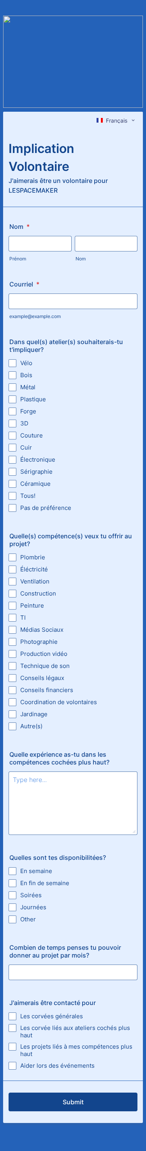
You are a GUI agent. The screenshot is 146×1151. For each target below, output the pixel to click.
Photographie (39, 641)
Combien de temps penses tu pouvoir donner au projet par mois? (65, 951)
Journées (33, 907)
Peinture (32, 605)
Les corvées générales (51, 1016)
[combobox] (116, 120)
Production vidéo (43, 653)
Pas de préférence (45, 507)
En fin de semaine (44, 883)
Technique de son (45, 666)
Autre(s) (31, 726)
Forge (28, 411)
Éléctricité (34, 569)
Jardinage (33, 714)
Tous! (27, 495)
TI (23, 617)
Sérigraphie (36, 471)
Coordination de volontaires (58, 702)
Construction (38, 593)
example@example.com (35, 316)
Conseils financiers (46, 690)
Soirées (31, 895)
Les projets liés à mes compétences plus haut (76, 1050)
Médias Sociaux (41, 629)
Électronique (37, 459)
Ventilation (34, 581)
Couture (31, 435)
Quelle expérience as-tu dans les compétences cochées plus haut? (59, 758)
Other (28, 919)
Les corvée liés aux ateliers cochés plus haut (75, 1031)
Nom (19, 226)
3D (24, 423)
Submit (73, 1102)
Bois (26, 375)
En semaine (36, 871)
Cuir (26, 447)
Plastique (33, 399)
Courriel (24, 284)
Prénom (17, 259)
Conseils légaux (42, 678)
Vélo (26, 363)
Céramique (35, 483)
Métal (27, 387)
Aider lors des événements (57, 1065)
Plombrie (32, 557)
